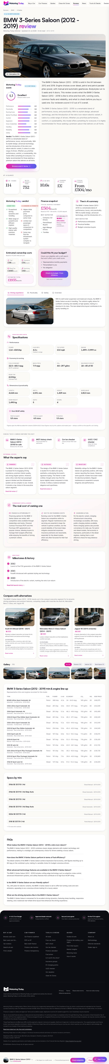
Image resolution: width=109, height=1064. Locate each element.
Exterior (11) (77, 664)
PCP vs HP (27, 940)
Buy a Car (31, 3)
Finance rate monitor (31, 947)
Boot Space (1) (99, 664)
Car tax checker (51, 947)
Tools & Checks (94, 3)
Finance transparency (31, 951)
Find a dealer (7, 951)
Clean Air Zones (64, 3)
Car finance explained (31, 936)
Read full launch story (15, 585)
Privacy (61, 990)
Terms (68, 990)
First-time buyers (72, 946)
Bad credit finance (30, 944)
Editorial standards (94, 944)
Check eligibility (78, 1060)
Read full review (11, 491)
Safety (46, 293)
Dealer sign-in (92, 947)
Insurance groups (51, 961)
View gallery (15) (14, 74)
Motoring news (72, 953)
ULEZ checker (50, 968)
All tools (48, 936)
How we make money (92, 990)
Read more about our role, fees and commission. (17, 1029)
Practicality (34, 293)
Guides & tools (71, 936)
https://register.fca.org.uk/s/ (73, 1041)
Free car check (51, 940)
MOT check (49, 944)
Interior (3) (88, 664)
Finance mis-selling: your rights (75, 941)
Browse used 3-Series (20, 166)
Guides (52, 3)
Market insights (72, 949)
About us (91, 936)
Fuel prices (49, 954)
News (84, 3)
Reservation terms (78, 990)
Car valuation (50, 972)
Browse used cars (9, 936)
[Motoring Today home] (13, 3)
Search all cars (8, 947)
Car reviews (7, 944)
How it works (71, 956)
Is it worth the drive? (53, 958)
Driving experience (16, 293)
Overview (58, 293)
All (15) (68, 664)
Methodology (92, 940)
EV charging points (52, 965)
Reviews (76, 3)
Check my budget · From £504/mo (54, 274)
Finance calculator (52, 951)
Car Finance (43, 3)
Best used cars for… (10, 940)
